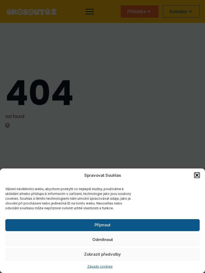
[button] (197, 175)
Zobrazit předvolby (102, 254)
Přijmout (102, 224)
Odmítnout (102, 239)
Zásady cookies (100, 266)
